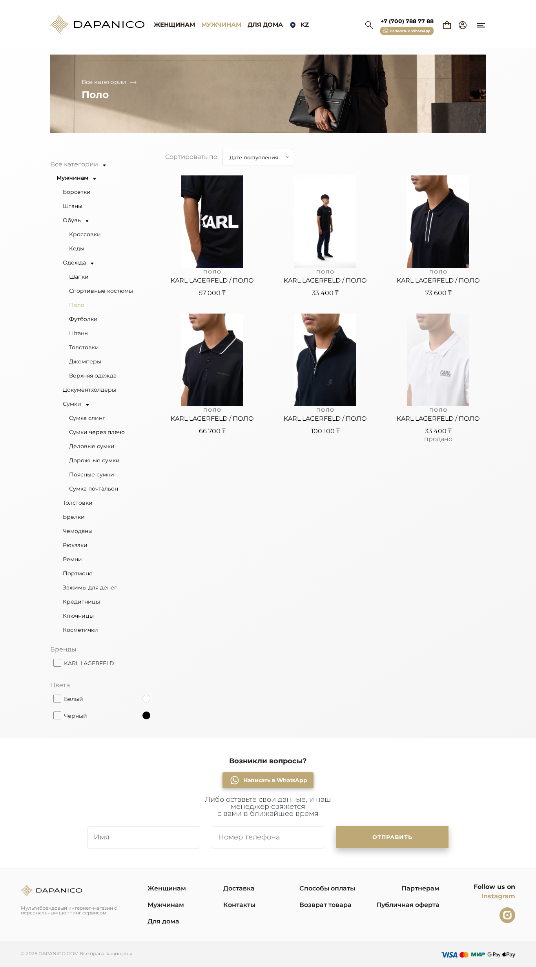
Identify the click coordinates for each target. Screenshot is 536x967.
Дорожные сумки (94, 460)
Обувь (72, 220)
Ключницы (78, 615)
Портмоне (78, 573)
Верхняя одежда (93, 375)
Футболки (83, 319)
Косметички (80, 629)
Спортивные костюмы (101, 290)
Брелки (74, 516)
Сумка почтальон (93, 488)
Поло (76, 304)
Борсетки (77, 191)
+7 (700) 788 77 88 (407, 21)
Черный (75, 715)
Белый (73, 698)
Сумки (73, 403)
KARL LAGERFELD (89, 663)
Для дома (265, 24)
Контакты (239, 905)
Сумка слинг (87, 417)
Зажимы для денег (90, 587)
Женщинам (174, 24)
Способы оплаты (327, 888)
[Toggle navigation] (481, 21)
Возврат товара (325, 905)
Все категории (104, 82)
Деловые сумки (92, 446)
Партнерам (420, 888)
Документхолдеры (89, 389)
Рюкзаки (75, 545)
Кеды (76, 248)
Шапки (79, 276)
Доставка (239, 888)
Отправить (392, 837)
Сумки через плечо (97, 432)
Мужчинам (221, 24)
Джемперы (85, 361)
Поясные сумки (91, 474)
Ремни (72, 559)
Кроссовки (85, 234)
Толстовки (84, 347)
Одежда (75, 262)
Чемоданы (78, 531)
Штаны (72, 206)
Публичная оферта (407, 905)
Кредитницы (81, 601)
